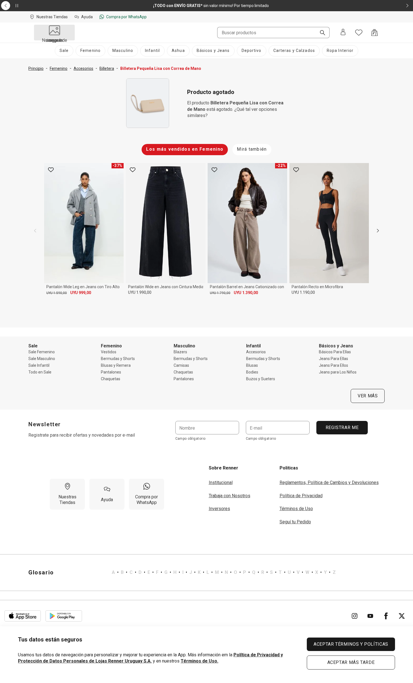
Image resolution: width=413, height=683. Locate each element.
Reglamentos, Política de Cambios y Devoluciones (329, 482)
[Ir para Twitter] (402, 616)
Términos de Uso (296, 508)
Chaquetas (110, 379)
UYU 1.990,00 (139, 292)
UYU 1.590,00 (56, 293)
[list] (224, 572)
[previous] (35, 230)
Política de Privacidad (301, 495)
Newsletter (44, 424)
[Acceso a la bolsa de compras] (374, 32)
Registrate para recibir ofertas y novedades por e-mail (81, 435)
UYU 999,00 (80, 292)
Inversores (219, 508)
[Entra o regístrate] (343, 32)
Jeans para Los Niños (338, 372)
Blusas (252, 365)
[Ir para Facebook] (386, 616)
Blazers (180, 352)
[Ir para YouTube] (370, 616)
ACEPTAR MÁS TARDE (351, 662)
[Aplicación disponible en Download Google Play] (64, 616)
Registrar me (341, 427)
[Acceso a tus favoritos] (359, 32)
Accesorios (256, 352)
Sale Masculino (41, 358)
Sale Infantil (38, 365)
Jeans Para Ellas (333, 358)
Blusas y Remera (116, 365)
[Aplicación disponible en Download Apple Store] (22, 616)
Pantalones (111, 372)
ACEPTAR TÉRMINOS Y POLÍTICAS (351, 644)
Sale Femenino (41, 352)
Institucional (221, 482)
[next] (378, 230)
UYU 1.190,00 (303, 292)
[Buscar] (320, 33)
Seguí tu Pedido (295, 521)
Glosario (41, 572)
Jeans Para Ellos (333, 365)
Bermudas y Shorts (118, 358)
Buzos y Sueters (260, 379)
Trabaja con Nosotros (229, 495)
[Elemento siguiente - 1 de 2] (407, 5)
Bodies (252, 372)
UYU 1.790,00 (220, 293)
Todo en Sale (39, 372)
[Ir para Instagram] (354, 616)
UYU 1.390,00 (246, 292)
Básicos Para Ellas (335, 352)
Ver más (368, 395)
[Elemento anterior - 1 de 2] (5, 5)
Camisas (181, 365)
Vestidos (108, 352)
